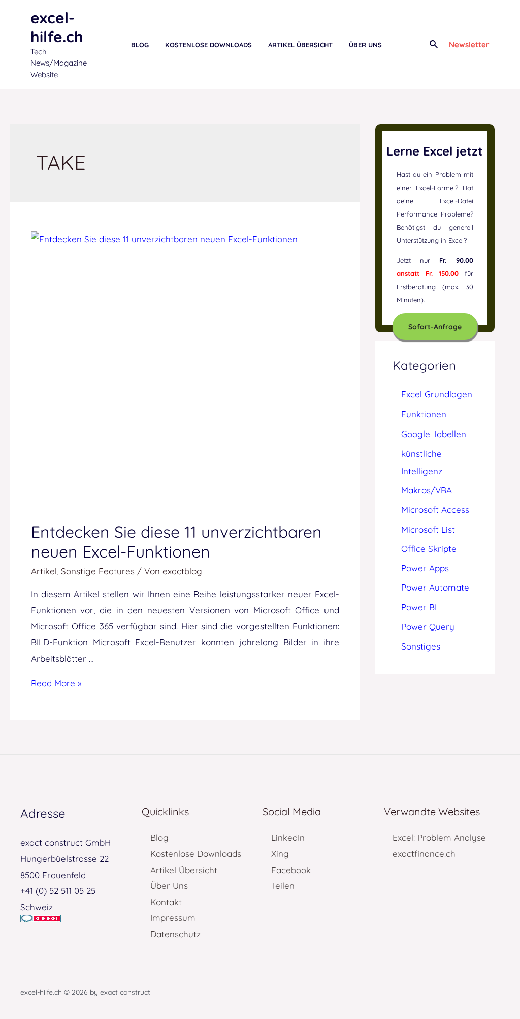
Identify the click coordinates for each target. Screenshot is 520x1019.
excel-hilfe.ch (56, 27)
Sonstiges (420, 646)
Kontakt (166, 902)
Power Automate (435, 587)
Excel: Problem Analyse (439, 837)
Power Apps (425, 568)
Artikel (44, 571)
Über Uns (169, 885)
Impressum (173, 917)
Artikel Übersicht (183, 869)
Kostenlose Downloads (195, 853)
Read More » (56, 682)
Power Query (427, 626)
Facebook (291, 869)
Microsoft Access (435, 509)
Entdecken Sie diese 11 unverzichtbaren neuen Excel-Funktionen (176, 541)
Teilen (283, 885)
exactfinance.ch (424, 853)
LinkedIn (288, 837)
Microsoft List (428, 529)
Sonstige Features (98, 571)
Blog (159, 837)
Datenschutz (175, 934)
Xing (280, 853)
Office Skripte (429, 548)
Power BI (419, 607)
